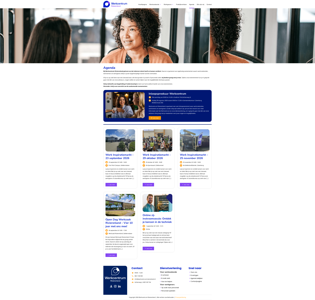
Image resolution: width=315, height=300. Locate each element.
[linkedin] (119, 286)
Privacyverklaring (180, 297)
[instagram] (115, 286)
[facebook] (111, 286)
